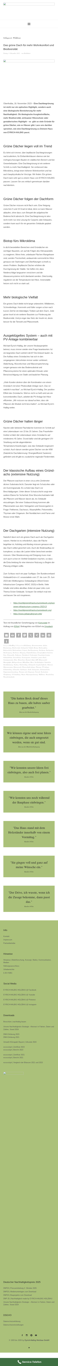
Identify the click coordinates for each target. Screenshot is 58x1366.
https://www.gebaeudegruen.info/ (27, 614)
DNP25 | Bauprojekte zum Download (17, 1295)
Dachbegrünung (33, 650)
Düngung (23, 653)
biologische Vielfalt (27, 648)
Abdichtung (27, 645)
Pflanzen (50, 665)
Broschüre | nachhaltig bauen (14, 1022)
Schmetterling (7, 669)
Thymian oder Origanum (26, 672)
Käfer (33, 660)
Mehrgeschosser (17, 662)
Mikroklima (26, 662)
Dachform (42, 650)
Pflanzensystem (8, 667)
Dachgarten (49, 650)
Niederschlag (23, 665)
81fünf (16, 626)
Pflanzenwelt (17, 667)
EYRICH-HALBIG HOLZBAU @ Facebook (19, 990)
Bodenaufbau (43, 648)
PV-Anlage (45, 667)
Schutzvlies (16, 669)
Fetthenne (18, 655)
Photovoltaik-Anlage (28, 667)
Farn (4, 655)
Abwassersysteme (37, 645)
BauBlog (12, 645)
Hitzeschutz (21, 660)
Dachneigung (7, 653)
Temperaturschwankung (10, 672)
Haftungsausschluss (11, 966)
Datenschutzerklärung (11, 1321)
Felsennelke (10, 655)
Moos (32, 662)
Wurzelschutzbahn (9, 677)
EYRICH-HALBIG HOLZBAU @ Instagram (19, 1005)
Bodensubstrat (17, 650)
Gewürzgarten (26, 657)
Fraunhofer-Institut (44, 655)
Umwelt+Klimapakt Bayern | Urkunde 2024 (19, 1042)
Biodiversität (16, 648)
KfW (37, 660)
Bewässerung (7, 648)
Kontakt (6, 936)
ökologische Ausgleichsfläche (37, 665)
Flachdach (25, 655)
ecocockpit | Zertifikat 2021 (14, 1055)
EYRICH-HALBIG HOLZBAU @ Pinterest (19, 1000)
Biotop (36, 648)
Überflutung (7, 674)
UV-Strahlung (16, 674)
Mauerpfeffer (7, 662)
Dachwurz (16, 653)
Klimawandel (43, 660)
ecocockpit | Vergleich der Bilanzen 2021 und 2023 (23, 1062)
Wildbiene (42, 674)
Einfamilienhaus (31, 653)
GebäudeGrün (7, 657)
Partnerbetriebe (9, 943)
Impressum (7, 940)
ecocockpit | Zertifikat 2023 (14, 1047)
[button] (6, 635)
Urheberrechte (8, 969)
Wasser (23, 674)
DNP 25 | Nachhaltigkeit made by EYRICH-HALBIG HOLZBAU (27, 1299)
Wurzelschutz (50, 674)
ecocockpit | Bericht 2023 (13, 1050)
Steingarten (35, 669)
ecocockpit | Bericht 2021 (13, 1058)
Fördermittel (33, 655)
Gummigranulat (8, 660)
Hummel (28, 660)
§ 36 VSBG (7, 973)
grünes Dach (42, 657)
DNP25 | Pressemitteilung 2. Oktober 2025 (20, 1288)
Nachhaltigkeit (39, 662)
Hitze (15, 660)
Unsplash (48, 626)
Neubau (16, 665)
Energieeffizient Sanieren (45, 653)
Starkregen (23, 669)
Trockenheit (44, 672)
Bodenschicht (7, 650)
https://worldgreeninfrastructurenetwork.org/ (32, 610)
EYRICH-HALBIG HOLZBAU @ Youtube (19, 995)
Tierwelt (37, 672)
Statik (29, 669)
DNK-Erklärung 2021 (11, 1037)
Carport (24, 650)
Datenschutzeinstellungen (13, 1325)
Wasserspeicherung (32, 674)
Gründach (34, 657)
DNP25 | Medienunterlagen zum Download (19, 1292)
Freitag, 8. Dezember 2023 (11, 53)
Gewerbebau (17, 657)
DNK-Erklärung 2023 (11, 1034)
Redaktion (27, 53)
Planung (38, 667)
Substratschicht (45, 669)
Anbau (45, 645)
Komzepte (42, 623)
